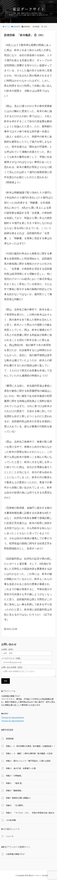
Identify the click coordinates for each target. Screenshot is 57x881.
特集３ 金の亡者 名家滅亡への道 (21, 768)
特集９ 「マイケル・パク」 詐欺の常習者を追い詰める (30, 813)
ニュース (10, 836)
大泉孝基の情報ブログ (15, 854)
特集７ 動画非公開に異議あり (18, 798)
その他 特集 (11, 820)
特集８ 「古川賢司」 (15, 805)
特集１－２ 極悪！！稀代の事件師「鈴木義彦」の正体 (29, 753)
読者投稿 (10, 739)
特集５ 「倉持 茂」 (14, 783)
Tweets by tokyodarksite (12, 718)
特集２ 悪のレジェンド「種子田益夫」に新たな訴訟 (28, 761)
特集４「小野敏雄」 (14, 776)
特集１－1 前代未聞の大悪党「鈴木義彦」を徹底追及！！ (30, 746)
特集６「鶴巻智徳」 (14, 790)
